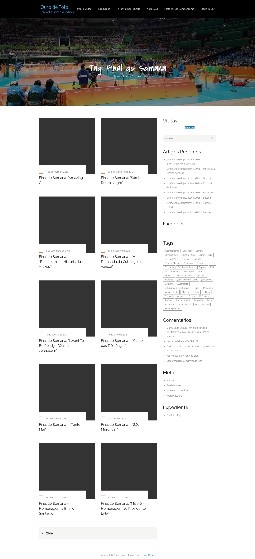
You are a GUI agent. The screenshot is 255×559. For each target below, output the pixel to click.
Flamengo (189, 271)
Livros (196, 288)
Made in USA (208, 8)
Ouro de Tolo (54, 7)
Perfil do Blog (193, 341)
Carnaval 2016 (205, 255)
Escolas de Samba (186, 267)
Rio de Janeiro (183, 300)
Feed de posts (173, 385)
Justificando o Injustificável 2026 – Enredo (188, 212)
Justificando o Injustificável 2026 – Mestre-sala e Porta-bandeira (188, 332)
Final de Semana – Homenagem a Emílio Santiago (56, 508)
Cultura (200, 263)
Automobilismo (172, 250)
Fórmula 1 (169, 275)
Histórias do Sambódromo (179, 8)
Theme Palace (147, 555)
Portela (192, 296)
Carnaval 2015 (188, 255)
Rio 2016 (168, 300)
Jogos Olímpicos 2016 (187, 279)
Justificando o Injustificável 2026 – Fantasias (189, 178)
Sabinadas (104, 8)
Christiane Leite (174, 346)
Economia (169, 267)
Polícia (196, 292)
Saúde (209, 300)
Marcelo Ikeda (171, 292)
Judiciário (169, 284)
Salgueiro (198, 300)
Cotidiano (188, 263)
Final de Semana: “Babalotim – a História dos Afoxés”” (61, 261)
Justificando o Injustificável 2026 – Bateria (188, 197)
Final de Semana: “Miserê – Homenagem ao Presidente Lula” (123, 508)
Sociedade (169, 304)
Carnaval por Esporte (128, 8)
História (201, 275)
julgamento (182, 284)
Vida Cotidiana (202, 304)
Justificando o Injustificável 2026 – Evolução (189, 192)
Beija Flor (187, 250)
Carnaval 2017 (171, 259)
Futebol (201, 271)
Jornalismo (206, 279)
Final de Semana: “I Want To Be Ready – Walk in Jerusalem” (61, 345)
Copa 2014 (197, 259)
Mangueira (208, 288)
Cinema (185, 259)
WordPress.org (174, 395)
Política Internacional (175, 296)
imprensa (169, 279)
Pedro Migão (84, 8)
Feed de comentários (177, 390)
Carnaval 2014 (171, 255)
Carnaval (200, 250)
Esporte (202, 267)
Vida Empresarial (173, 308)
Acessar (170, 380)
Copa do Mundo (172, 263)
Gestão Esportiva (185, 275)
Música (185, 292)
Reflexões (204, 296)
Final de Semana (172, 271)
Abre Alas (152, 8)
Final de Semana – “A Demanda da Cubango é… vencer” (121, 261)
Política (206, 292)
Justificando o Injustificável (177, 288)
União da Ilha (184, 304)
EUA (212, 267)
